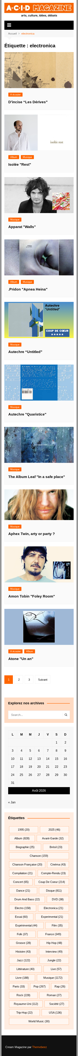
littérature (25, 969)
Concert (21, 881)
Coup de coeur (51, 881)
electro (23, 908)
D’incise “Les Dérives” (28, 102)
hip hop (54, 942)
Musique (27, 157)
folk (22, 934)
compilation (22, 873)
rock (23, 995)
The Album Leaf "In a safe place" (36, 477)
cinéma (58, 864)
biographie (25, 847)
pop (40, 986)
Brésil (56, 847)
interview (54, 951)
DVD (58, 899)
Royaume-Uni (26, 1003)
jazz (23, 960)
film (57, 925)
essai (21, 916)
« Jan (12, 802)
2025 (54, 829)
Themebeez (39, 1047)
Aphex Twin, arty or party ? (31, 534)
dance (23, 890)
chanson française (27, 864)
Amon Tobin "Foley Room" (31, 596)
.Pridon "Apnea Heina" (28, 289)
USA (55, 1012)
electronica (53, 908)
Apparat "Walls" (22, 227)
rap (60, 986)
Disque (54, 890)
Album (13, 157)
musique (52, 977)
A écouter (15, 94)
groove (23, 942)
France (53, 934)
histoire (23, 951)
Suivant (42, 679)
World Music (39, 1021)
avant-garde (53, 838)
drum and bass (27, 899)
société (56, 1003)
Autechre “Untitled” (25, 352)
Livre (22, 977)
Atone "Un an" (20, 659)
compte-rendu (53, 873)
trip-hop (24, 1012)
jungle (54, 960)
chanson (39, 855)
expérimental (26, 925)
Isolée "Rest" (19, 164)
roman (54, 995)
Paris (19, 986)
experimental (52, 916)
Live (56, 969)
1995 (24, 829)
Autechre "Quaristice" (27, 414)
